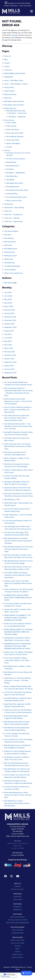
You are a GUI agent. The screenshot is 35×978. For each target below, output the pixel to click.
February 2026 (9, 310)
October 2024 (9, 359)
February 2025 (9, 352)
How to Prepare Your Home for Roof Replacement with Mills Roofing (17, 776)
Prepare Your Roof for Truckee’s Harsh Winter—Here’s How (17, 610)
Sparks (17, 952)
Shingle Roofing (12, 193)
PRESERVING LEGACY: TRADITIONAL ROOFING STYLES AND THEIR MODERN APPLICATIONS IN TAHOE (17, 646)
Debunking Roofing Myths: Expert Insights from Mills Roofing (16, 717)
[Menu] (31, 11)
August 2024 (9, 365)
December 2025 (10, 317)
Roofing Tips (8, 259)
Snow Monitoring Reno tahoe (16, 197)
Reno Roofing (9, 238)
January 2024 (9, 369)
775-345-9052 (17, 831)
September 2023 (10, 372)
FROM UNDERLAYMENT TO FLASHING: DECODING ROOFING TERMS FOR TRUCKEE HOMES (18, 631)
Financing (17, 897)
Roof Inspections (10, 242)
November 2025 (10, 320)
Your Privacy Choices (10, 974)
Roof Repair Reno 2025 (14, 183)
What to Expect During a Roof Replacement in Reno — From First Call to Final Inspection (18, 401)
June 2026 (8, 296)
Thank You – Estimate (11, 218)
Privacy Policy (9, 87)
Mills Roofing (8, 283)
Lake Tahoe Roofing (11, 231)
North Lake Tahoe (12, 129)
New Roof (7, 235)
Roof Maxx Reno (12, 176)
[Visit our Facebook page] (5, 874)
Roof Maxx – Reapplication (15, 173)
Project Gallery (9, 91)
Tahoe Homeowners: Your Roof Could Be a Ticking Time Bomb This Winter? (18, 590)
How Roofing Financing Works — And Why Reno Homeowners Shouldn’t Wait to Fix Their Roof (18, 426)
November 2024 (10, 355)
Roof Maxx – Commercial (17, 113)
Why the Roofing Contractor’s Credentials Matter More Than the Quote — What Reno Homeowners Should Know (18, 392)
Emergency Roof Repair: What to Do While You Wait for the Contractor (16, 483)
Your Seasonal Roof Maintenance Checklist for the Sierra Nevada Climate (18, 383)
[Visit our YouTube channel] (17, 874)
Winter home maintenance (13, 273)
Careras (7, 66)
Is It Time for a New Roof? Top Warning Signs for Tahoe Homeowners (17, 693)
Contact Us (8, 70)
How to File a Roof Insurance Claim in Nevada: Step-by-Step (17, 510)
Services (7, 150)
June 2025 (8, 338)
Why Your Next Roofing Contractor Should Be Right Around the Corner (16, 764)
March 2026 (8, 306)
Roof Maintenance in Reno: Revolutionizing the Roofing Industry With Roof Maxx (16, 803)
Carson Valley (11, 122)
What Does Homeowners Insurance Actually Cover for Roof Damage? (16, 465)
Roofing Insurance (10, 255)
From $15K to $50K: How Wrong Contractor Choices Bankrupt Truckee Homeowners (17, 575)
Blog (5, 59)
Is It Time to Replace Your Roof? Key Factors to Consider (16, 734)
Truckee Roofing (10, 269)
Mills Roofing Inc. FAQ (12, 499)
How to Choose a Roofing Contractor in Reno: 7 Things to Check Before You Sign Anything (18, 409)
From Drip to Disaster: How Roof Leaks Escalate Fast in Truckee (17, 604)
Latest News (17, 899)
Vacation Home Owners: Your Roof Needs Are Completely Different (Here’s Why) (18, 583)
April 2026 (8, 303)
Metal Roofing (11, 162)
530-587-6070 (17, 853)
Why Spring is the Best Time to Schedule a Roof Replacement (15, 453)
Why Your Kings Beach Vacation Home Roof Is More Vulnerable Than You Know (18, 556)
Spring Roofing (9, 262)
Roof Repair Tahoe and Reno (14, 101)
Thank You (8, 211)
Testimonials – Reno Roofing (14, 207)
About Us (7, 56)
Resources (8, 98)
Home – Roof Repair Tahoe (13, 80)
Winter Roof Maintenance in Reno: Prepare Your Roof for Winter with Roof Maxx (17, 795)
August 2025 (9, 331)
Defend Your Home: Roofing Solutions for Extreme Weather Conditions (17, 752)
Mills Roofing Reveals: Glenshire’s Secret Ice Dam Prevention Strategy (18, 562)
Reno (17, 949)
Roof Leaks (8, 245)
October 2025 (9, 324)
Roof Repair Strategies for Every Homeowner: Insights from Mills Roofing (18, 782)
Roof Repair (10, 179)
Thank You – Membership (13, 221)
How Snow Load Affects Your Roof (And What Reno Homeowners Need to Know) (18, 494)
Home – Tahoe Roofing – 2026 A (16, 84)
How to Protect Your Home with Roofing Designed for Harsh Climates (18, 740)
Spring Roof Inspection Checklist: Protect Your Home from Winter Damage (18, 433)
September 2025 (10, 327)
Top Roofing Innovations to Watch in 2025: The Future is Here (16, 758)
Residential (17, 907)
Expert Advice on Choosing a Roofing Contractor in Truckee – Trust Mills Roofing (17, 680)
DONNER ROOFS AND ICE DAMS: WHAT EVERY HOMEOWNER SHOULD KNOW (18, 597)
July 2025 (8, 334)
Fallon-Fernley (11, 126)
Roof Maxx (10, 169)
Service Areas (9, 120)
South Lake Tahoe (12, 140)
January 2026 (9, 313)
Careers (7, 63)
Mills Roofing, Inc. (20, 967)
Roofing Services (10, 108)
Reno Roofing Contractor (15, 136)
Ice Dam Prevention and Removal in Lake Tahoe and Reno (16, 787)
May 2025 (8, 341)
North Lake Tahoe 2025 (14, 133)
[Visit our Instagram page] (11, 874)
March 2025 (8, 348)
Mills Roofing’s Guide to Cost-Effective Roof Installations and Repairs (17, 746)
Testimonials (8, 204)
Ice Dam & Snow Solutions (15, 159)
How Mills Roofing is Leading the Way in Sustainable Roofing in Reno (18, 699)
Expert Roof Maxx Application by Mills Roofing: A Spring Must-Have (17, 705)
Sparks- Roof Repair (13, 143)
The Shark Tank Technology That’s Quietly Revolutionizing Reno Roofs (16, 533)
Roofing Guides (9, 252)
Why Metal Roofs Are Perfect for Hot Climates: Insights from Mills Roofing (17, 770)
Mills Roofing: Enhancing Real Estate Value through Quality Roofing (16, 728)
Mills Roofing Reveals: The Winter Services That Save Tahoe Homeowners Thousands (18, 540)
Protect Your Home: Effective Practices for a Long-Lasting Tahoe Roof (17, 624)
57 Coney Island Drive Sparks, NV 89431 (17, 827)
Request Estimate (10, 94)
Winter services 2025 (14, 200)
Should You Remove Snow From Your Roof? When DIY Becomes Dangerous (17, 488)
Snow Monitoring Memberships (17, 923)
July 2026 (8, 292)
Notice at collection (5, 976)
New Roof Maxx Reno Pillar (15, 111)
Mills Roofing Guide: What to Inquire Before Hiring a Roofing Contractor (16, 723)
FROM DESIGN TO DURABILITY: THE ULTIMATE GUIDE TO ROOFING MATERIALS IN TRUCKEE (17, 617)
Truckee (9, 147)
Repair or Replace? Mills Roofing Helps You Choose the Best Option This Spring (18, 687)
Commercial (17, 910)
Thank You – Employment (13, 214)
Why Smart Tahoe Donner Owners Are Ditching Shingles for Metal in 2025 (17, 568)
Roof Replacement (12, 186)
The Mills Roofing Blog (12, 266)
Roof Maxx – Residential (17, 116)
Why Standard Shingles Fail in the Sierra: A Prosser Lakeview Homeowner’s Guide (18, 549)
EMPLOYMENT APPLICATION (14, 73)
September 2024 (10, 362)
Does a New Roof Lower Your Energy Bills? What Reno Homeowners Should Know (17, 446)
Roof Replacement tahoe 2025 (17, 190)
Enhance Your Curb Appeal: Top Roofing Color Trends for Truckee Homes (18, 653)
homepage (14, 35)
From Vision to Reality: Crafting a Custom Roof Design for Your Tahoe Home (16, 660)
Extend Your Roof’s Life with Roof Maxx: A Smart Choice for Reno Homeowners (18, 711)
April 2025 (8, 345)
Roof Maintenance (12, 166)
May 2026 (8, 299)
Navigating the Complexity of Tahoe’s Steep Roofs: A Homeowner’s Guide (17, 639)
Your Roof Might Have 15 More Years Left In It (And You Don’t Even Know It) (17, 527)
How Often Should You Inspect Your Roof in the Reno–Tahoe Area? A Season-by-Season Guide (16, 418)
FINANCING (8, 77)
